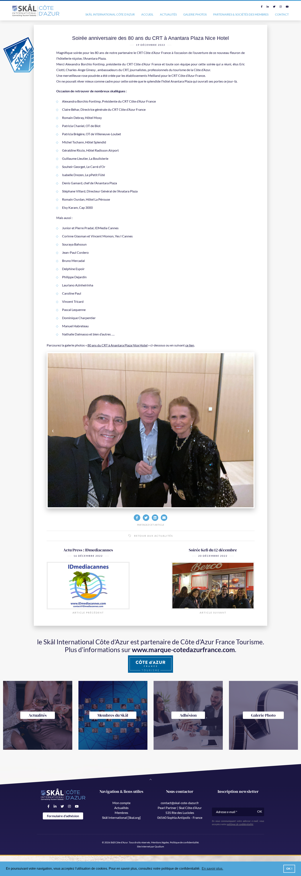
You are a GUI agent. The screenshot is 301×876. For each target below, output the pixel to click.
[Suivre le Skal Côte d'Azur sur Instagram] (281, 6)
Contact (282, 14)
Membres (121, 813)
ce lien (189, 345)
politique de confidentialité (240, 824)
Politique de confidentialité (184, 842)
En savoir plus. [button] (212, 868)
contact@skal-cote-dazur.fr (180, 803)
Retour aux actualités (153, 535)
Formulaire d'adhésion (63, 816)
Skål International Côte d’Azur (110, 14)
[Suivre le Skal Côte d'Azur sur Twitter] (274, 6)
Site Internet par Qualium (150, 846)
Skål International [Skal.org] (121, 817)
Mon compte (121, 803)
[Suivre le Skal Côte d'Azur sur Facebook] (262, 6)
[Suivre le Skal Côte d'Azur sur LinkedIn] (268, 6)
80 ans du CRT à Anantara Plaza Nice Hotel (117, 345)
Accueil (147, 14)
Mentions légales (160, 842)
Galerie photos (195, 14)
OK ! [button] (289, 868)
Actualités (168, 14)
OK (259, 811)
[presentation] (68, 430)
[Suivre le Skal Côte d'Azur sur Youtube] (287, 6)
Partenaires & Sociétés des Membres (240, 14)
